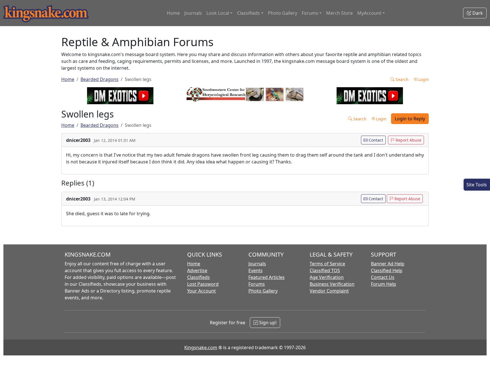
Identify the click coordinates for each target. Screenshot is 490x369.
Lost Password (203, 284)
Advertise (197, 270)
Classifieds (198, 277)
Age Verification (327, 277)
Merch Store (339, 13)
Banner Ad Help (387, 264)
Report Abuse (407, 140)
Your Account (201, 291)
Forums (256, 284)
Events (255, 270)
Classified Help (386, 270)
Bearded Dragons (100, 79)
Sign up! (267, 322)
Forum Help (383, 284)
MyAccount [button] (369, 13)
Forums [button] (310, 13)
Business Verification (332, 284)
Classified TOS (325, 270)
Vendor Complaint (329, 291)
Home (173, 13)
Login (423, 79)
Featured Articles (266, 277)
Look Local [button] (217, 13)
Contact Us (382, 277)
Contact (375, 140)
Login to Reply (410, 119)
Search (401, 79)
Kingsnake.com (200, 347)
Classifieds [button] (248, 13)
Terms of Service (327, 264)
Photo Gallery (282, 13)
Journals (193, 13)
